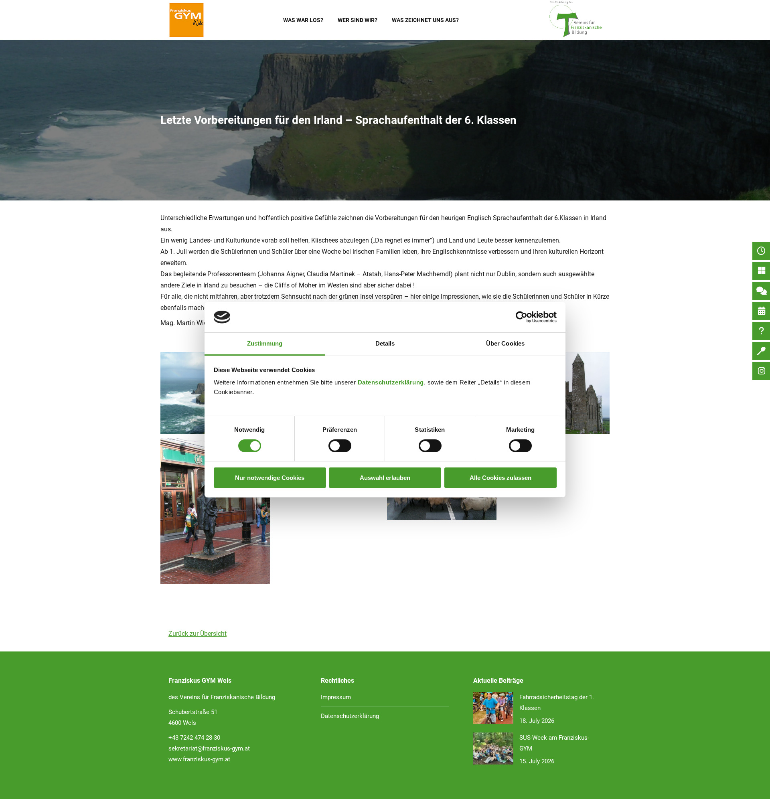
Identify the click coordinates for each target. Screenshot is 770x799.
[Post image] (493, 708)
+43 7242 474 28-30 (194, 737)
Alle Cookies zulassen (500, 477)
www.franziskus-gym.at (199, 759)
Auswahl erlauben (385, 477)
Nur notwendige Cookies (269, 477)
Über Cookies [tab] (505, 343)
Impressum (336, 697)
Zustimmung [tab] (265, 343)
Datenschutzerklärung (391, 382)
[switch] (339, 445)
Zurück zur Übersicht (197, 633)
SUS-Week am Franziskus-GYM (554, 743)
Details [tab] (385, 343)
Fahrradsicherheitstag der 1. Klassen (556, 703)
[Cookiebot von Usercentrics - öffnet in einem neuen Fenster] (521, 317)
